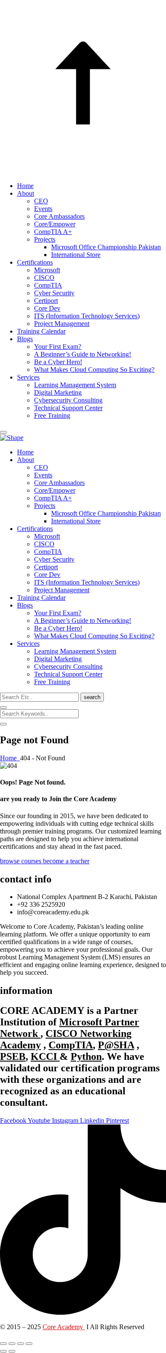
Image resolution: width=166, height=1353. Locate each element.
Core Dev (47, 308)
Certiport (46, 300)
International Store (75, 254)
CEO (41, 201)
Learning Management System (75, 384)
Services (28, 377)
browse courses (21, 861)
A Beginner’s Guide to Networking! (82, 354)
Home (25, 185)
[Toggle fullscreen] (12, 1343)
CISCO (44, 277)
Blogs (25, 339)
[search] (3, 707)
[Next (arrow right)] (12, 1351)
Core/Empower (54, 224)
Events (43, 208)
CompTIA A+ (53, 231)
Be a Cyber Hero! (58, 361)
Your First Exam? (57, 346)
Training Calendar (41, 331)
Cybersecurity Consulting (68, 400)
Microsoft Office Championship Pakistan (106, 247)
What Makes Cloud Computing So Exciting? (94, 369)
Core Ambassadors (59, 216)
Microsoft (47, 270)
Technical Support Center (68, 407)
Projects (44, 239)
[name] (3, 432)
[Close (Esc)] (29, 1343)
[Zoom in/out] (3, 1343)
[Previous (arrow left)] (3, 1351)
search (92, 697)
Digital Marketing (58, 392)
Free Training (52, 415)
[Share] (20, 1343)
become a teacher (66, 861)
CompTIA (48, 285)
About (25, 193)
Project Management (61, 323)
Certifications (35, 262)
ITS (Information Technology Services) (87, 316)
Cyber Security (54, 293)
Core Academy (64, 1326)
